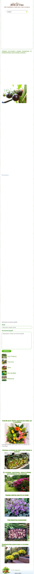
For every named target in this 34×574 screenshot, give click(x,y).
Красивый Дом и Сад (17, 4)
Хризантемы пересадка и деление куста (15, 545)
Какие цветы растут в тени (16, 495)
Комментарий (7, 330)
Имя (3, 325)
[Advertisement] (17, 31)
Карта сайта (18, 573)
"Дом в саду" (17, 570)
